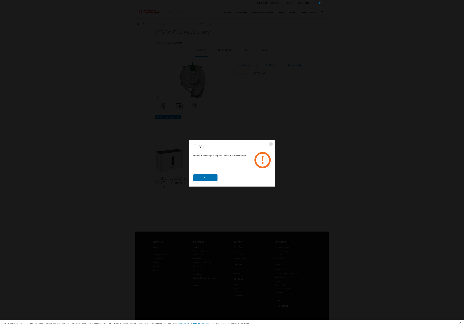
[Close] (460, 322)
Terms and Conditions (200, 323)
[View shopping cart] (319, 3)
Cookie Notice (183, 323)
